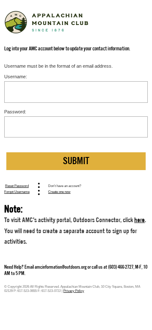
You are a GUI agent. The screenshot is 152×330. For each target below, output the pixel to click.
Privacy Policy (73, 291)
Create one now (59, 192)
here (139, 220)
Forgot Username (17, 192)
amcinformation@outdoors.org (61, 267)
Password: (15, 111)
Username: (15, 76)
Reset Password (17, 186)
